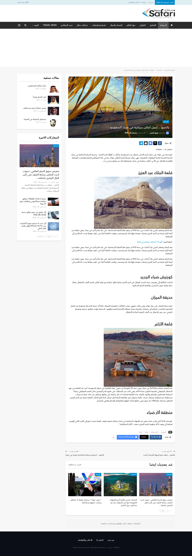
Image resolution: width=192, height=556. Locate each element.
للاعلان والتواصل (133, 2)
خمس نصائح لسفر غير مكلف (34, 108)
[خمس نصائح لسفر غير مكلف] (53, 111)
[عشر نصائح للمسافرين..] (53, 89)
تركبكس (118, 523)
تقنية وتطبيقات (99, 25)
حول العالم (130, 25)
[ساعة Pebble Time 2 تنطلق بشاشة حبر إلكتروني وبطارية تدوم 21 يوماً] (53, 202)
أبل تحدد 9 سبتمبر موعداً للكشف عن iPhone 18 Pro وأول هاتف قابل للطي (33, 226)
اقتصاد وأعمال (116, 25)
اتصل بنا (143, 2)
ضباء (140, 432)
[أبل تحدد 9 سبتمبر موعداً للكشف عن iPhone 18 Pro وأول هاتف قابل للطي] (53, 226)
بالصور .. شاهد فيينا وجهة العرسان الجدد (159, 454)
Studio (87, 547)
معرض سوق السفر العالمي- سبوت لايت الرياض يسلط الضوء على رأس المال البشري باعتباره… (41, 174)
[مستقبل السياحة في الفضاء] (53, 122)
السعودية (163, 432)
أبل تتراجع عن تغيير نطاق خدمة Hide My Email (34, 213)
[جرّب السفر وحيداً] (53, 100)
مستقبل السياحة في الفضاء (35, 119)
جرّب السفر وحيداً (39, 96)
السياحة (163, 25)
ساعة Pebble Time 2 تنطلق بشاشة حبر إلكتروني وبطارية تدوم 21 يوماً (33, 201)
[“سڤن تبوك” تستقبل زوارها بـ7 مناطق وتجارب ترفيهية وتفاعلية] (84, 484)
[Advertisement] (96, 48)
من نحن (150, 2)
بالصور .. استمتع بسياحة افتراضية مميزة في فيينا (85, 454)
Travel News (50, 25)
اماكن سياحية (154, 432)
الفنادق (153, 25)
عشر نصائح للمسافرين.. (36, 85)
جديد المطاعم (66, 25)
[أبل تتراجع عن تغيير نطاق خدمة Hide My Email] (53, 215)
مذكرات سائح (82, 25)
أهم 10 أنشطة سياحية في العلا (149, 241)
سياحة (146, 432)
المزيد (36, 25)
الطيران (142, 25)
